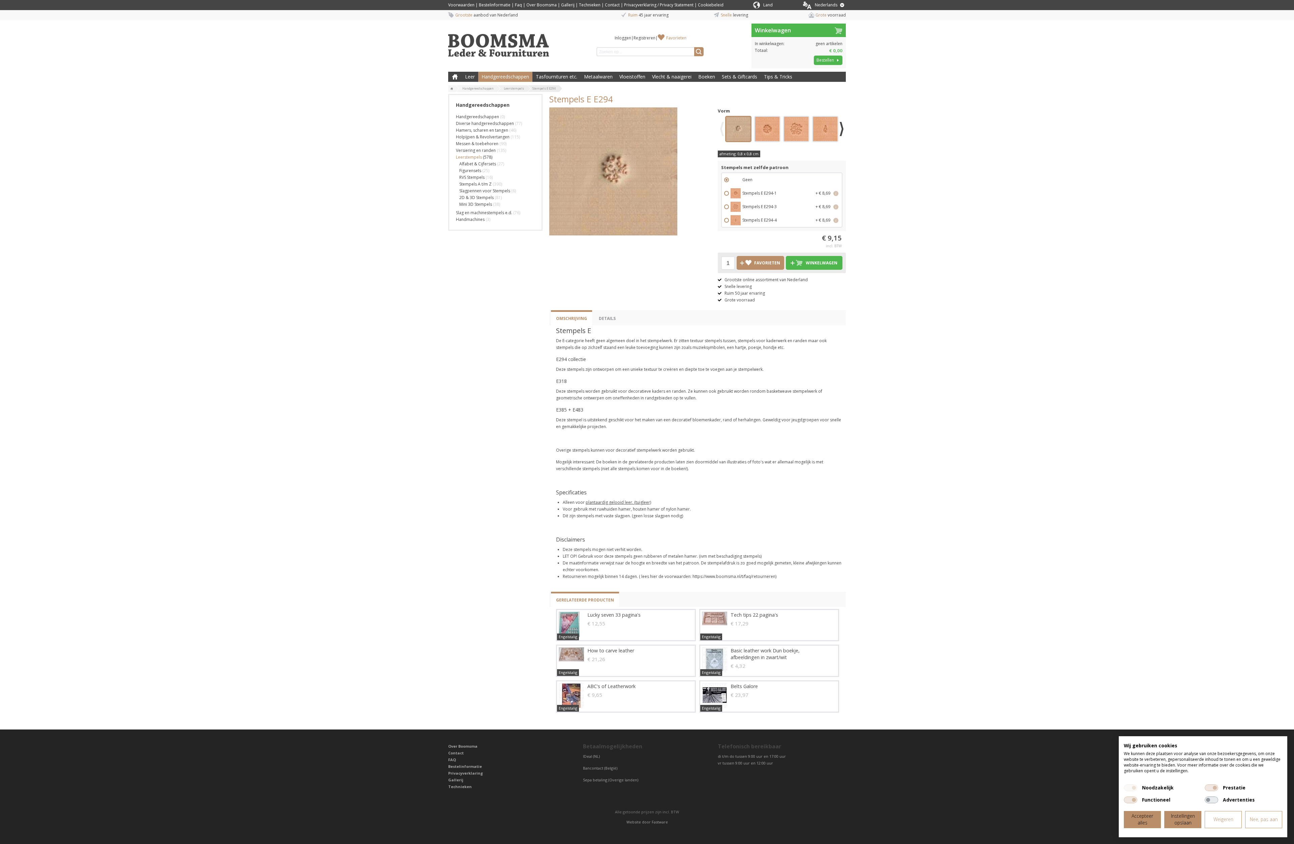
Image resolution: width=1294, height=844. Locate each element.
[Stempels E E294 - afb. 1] (613, 171)
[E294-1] (767, 130)
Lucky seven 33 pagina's (614, 615)
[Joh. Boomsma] (498, 42)
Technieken (589, 5)
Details (607, 318)
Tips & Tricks (778, 76)
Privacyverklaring (465, 773)
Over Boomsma (541, 5)
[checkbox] (1130, 787)
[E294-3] (796, 130)
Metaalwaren (598, 76)
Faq (518, 5)
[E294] (738, 130)
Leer (470, 76)
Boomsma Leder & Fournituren (455, 76)
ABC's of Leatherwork (611, 686)
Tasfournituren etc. (556, 76)
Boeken (706, 76)
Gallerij (568, 5)
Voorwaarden (461, 5)
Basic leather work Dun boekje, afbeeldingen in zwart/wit (765, 653)
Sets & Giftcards (739, 76)
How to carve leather (610, 650)
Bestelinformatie (495, 5)
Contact (612, 5)
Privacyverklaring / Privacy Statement (659, 5)
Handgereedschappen (505, 76)
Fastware (660, 821)
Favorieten (676, 38)
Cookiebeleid (710, 5)
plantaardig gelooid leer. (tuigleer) (618, 502)
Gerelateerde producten (585, 600)
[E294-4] (825, 130)
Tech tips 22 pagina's (754, 615)
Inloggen (623, 38)
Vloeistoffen (632, 76)
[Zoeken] (699, 51)
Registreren (644, 38)
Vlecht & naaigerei (671, 76)
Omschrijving (571, 318)
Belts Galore (744, 686)
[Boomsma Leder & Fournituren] (452, 89)
